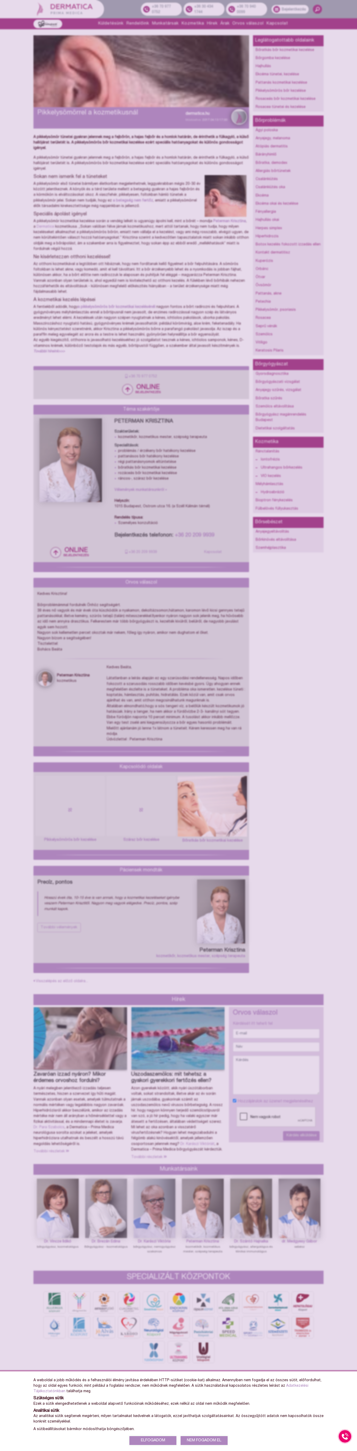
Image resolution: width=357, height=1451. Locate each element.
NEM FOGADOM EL (204, 1440)
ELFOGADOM (153, 1440)
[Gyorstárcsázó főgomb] (345, 1436)
